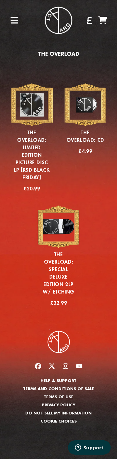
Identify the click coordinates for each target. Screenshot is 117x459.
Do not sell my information (58, 413)
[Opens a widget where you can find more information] (89, 448)
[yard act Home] (58, 20)
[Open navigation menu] (14, 20)
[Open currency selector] (89, 20)
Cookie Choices (59, 421)
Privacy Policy (58, 405)
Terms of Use (58, 397)
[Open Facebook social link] (38, 366)
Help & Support (58, 381)
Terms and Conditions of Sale (58, 389)
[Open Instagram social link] (65, 366)
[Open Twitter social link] (52, 366)
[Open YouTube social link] (79, 366)
